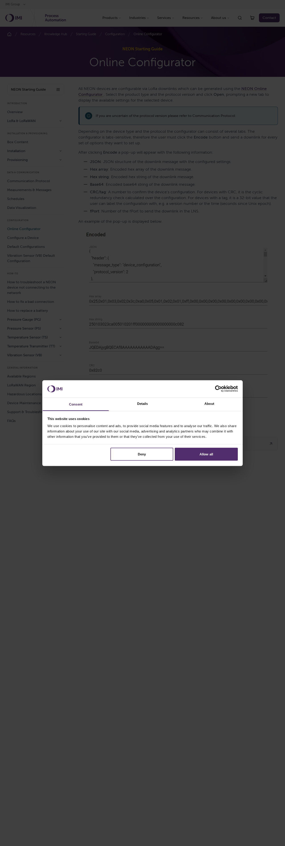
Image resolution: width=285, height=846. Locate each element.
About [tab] (209, 403)
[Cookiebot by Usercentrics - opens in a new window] (218, 388)
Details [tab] (142, 403)
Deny (142, 454)
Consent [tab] (75, 404)
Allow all (206, 454)
